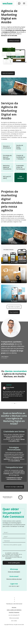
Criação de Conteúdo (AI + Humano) (20, 157)
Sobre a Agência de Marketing (14, 610)
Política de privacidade (14, 618)
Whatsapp (14, 569)
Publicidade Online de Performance (20, 167)
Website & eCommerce (7, 147)
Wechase (14, 607)
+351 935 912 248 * (14, 586)
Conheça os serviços (14, 40)
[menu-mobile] (24, 3)
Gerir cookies (14, 620)
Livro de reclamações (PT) (14, 615)
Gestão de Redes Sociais (19, 147)
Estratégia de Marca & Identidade (7, 157)
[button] (13, 403)
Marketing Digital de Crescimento (7, 167)
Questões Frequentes (14, 612)
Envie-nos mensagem (14, 572)
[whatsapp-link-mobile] (19, 3)
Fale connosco (20, 177)
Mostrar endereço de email (14, 579)
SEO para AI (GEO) (7, 177)
